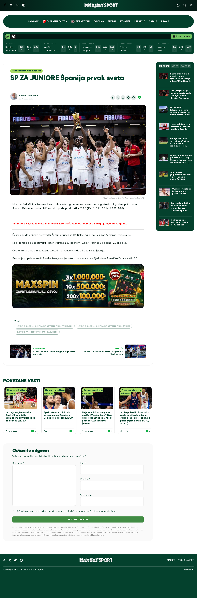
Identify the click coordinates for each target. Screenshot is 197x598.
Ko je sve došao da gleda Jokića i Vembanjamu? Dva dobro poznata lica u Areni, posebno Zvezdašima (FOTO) (97, 418)
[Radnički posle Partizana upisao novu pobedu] (164, 222)
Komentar (18, 463)
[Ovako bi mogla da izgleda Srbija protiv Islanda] (164, 192)
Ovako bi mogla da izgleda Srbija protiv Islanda (181, 191)
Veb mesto (86, 495)
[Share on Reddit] (128, 97)
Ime (83, 463)
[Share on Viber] (133, 97)
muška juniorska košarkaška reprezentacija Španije (104, 326)
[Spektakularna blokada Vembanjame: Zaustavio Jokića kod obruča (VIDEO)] (59, 398)
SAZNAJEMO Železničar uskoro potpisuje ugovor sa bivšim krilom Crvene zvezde (180, 112)
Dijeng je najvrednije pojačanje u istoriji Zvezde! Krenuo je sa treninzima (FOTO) (181, 159)
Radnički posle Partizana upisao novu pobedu (179, 222)
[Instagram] (23, 5)
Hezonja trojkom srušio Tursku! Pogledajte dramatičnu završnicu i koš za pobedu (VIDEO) (20, 416)
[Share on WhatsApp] (123, 97)
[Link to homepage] (101, 5)
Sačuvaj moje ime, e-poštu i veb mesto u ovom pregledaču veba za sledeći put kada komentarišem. (66, 511)
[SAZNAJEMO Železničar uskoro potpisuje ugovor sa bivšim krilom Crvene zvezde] (163, 109)
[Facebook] (4, 5)
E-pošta (85, 479)
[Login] (191, 5)
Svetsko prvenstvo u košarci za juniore (37, 332)
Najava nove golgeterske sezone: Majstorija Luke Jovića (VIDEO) (180, 176)
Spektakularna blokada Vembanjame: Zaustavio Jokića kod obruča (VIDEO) (59, 415)
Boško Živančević (28, 95)
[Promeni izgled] (178, 5)
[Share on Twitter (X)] (118, 97)
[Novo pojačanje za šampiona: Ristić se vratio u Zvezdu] (164, 126)
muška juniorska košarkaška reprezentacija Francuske (44, 326)
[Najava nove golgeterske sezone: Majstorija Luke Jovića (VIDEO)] (163, 174)
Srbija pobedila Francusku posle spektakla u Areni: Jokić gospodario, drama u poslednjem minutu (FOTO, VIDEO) (135, 418)
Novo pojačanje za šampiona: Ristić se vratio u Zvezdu (180, 126)
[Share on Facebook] (112, 97)
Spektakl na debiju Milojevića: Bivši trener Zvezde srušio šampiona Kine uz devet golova (180, 209)
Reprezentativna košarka (26, 70)
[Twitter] (11, 5)
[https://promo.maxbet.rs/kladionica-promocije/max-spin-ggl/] (78, 286)
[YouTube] (17, 5)
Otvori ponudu (183, 36)
